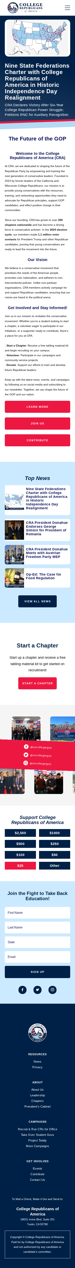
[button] (67, 7)
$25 (20, 866)
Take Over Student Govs (37, 1134)
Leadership (37, 1095)
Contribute (37, 440)
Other (55, 866)
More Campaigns (37, 1146)
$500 (20, 844)
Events (37, 1168)
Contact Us (37, 1179)
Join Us (37, 423)
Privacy (37, 1067)
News (37, 1061)
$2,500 (20, 833)
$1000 (55, 833)
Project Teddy (37, 1140)
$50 (55, 855)
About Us (37, 1089)
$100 (20, 855)
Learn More (37, 406)
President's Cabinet (37, 1106)
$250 (55, 844)
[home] (29, 8)
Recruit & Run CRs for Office (37, 1129)
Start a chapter (37, 683)
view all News (37, 601)
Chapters (37, 1100)
